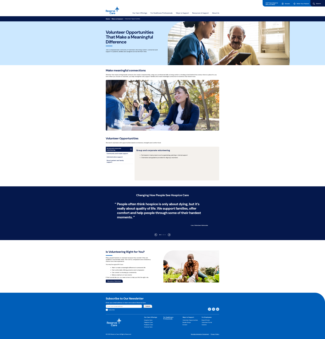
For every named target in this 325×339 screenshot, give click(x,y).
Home (108, 19)
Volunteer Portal (207, 322)
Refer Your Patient (303, 4)
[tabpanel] (177, 163)
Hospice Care (148, 320)
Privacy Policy (215, 334)
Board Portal (205, 320)
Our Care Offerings (139, 13)
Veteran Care (148, 327)
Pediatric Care (148, 325)
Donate (287, 4)
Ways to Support (182, 13)
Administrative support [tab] (115, 157)
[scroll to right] (169, 234)
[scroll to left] (155, 234)
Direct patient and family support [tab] (115, 161)
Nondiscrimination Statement (200, 334)
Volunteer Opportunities (190, 320)
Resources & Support (200, 13)
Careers (204, 325)
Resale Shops (187, 322)
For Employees (207, 317)
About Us (215, 13)
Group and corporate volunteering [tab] (114, 149)
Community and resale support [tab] (117, 153)
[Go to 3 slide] (163, 234)
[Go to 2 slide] (161, 234)
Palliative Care (148, 322)
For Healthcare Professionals (162, 13)
